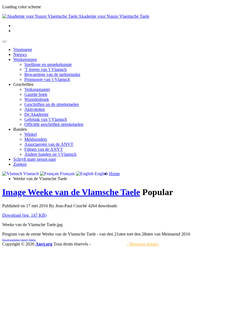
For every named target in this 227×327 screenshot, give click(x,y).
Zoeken (20, 164)
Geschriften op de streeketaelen (51, 104)
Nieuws (20, 54)
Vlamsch (30, 173)
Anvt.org (43, 244)
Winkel (30, 134)
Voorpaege (22, 49)
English (101, 173)
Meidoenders (35, 139)
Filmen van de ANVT (43, 149)
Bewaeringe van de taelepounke (52, 74)
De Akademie (36, 114)
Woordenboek (36, 99)
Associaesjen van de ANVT (48, 144)
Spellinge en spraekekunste (48, 64)
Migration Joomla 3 (109, 244)
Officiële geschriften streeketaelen (53, 124)
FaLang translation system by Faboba (19, 240)
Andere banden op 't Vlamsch (50, 154)
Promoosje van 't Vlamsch (47, 79)
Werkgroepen (25, 59)
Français (67, 173)
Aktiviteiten (34, 109)
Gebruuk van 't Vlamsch (45, 119)
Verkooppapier (37, 89)
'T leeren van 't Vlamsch (45, 69)
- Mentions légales (143, 244)
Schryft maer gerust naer (34, 159)
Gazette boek (35, 94)
